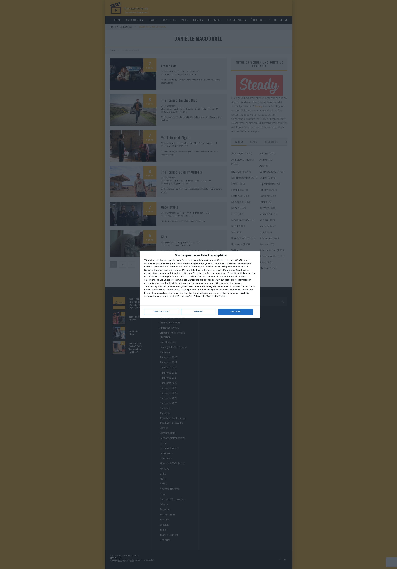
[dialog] (200, 284)
